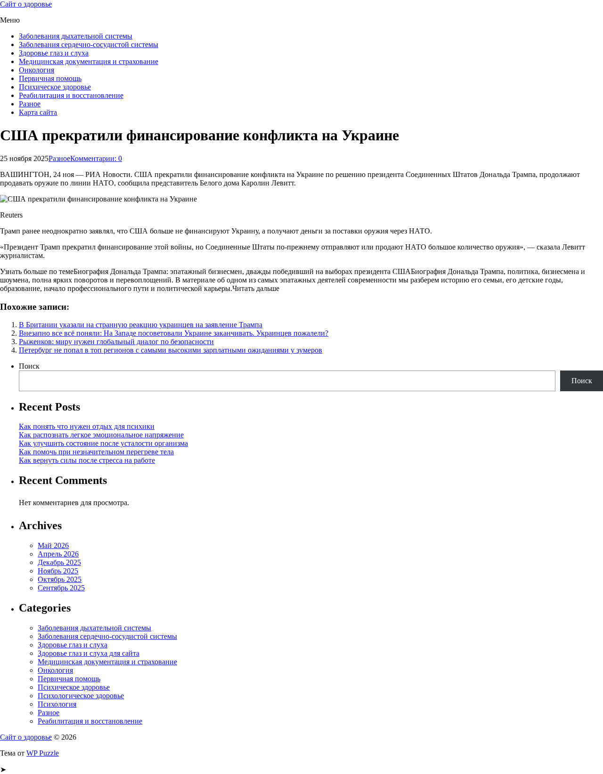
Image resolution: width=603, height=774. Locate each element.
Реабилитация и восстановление (71, 95)
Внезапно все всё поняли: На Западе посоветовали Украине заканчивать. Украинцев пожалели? (173, 333)
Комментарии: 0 (96, 158)
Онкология (36, 70)
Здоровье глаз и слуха (54, 53)
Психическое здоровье (55, 87)
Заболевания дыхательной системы (75, 36)
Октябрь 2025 (59, 579)
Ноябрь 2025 (58, 571)
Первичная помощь (50, 78)
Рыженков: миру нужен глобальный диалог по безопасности (116, 342)
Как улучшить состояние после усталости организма (103, 443)
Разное (30, 104)
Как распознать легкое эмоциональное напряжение (101, 435)
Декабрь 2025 (59, 562)
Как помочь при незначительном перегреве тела (96, 452)
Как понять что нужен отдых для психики (87, 426)
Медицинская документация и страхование (88, 61)
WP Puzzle (42, 753)
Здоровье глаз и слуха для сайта (88, 653)
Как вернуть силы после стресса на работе (87, 460)
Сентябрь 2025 (61, 588)
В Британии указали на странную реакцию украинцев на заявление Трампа (140, 325)
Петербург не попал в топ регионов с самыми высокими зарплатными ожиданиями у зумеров (170, 350)
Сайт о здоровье (26, 4)
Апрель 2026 (58, 554)
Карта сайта (38, 112)
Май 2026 (53, 545)
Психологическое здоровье (81, 696)
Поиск (29, 366)
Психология (57, 704)
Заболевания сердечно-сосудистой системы (88, 44)
